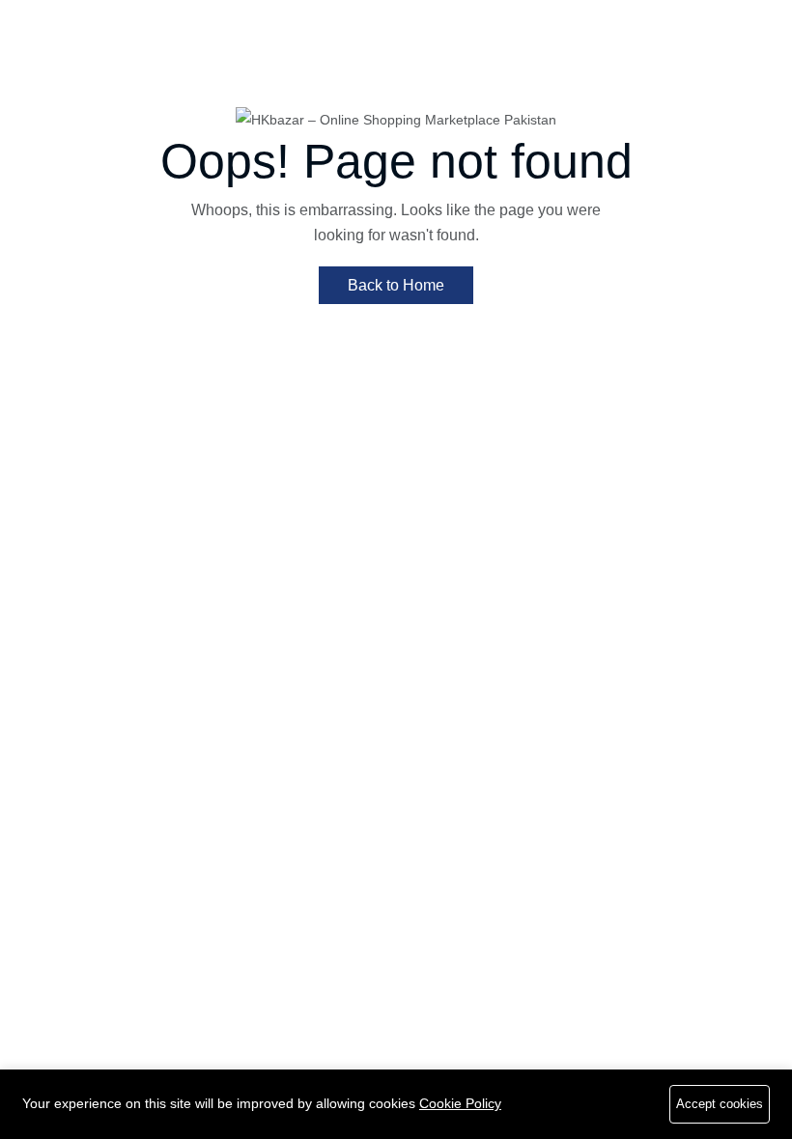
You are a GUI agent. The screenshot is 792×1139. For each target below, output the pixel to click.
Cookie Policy (460, 1103)
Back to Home (396, 285)
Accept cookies (719, 1104)
